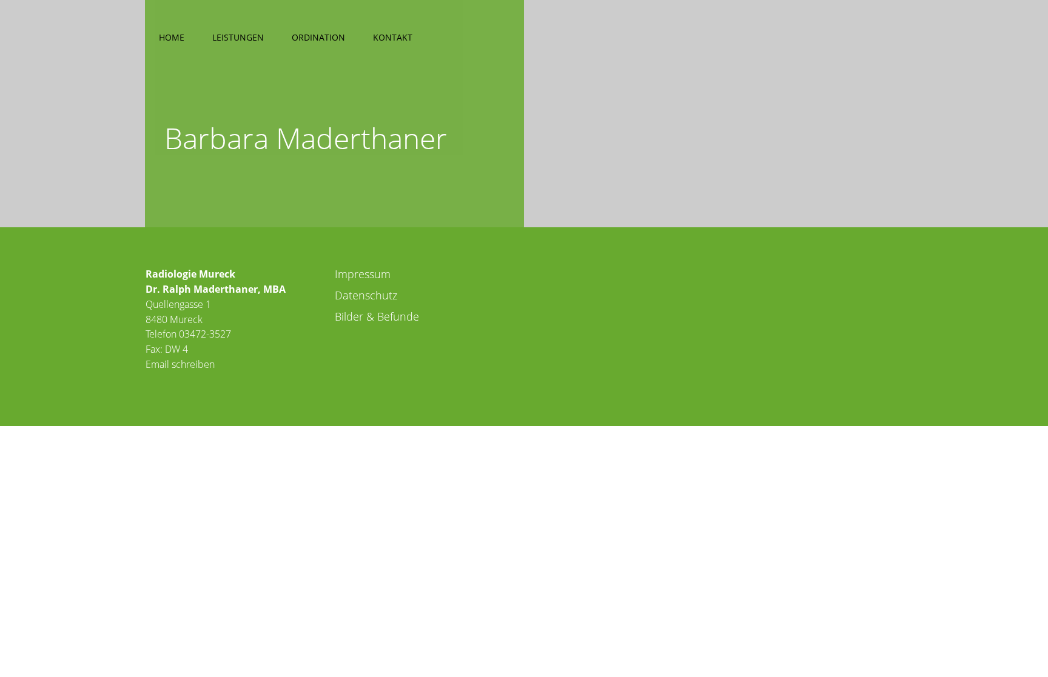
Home (171, 37)
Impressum (363, 274)
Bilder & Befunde (377, 316)
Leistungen (238, 37)
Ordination (318, 37)
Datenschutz (366, 295)
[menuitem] (172, 35)
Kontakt (392, 37)
